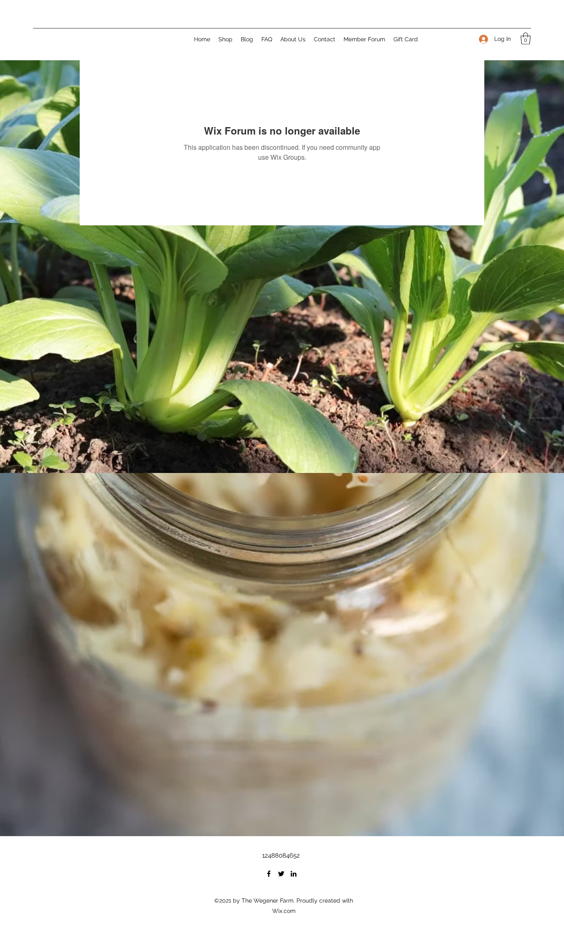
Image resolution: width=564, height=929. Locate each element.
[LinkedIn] (293, 874)
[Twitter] (281, 874)
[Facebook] (269, 874)
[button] (526, 39)
